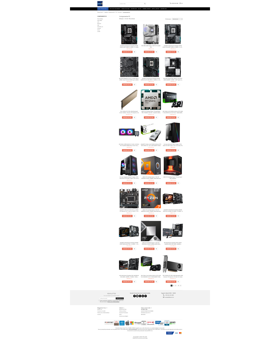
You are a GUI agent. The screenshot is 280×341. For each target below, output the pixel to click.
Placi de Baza (100, 18)
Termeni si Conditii (101, 311)
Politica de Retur (122, 311)
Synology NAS (125, 8)
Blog (139, 8)
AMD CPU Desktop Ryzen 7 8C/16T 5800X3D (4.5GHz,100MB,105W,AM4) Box (151, 210)
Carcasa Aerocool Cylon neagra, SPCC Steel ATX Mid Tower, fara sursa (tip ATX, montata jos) (173, 144)
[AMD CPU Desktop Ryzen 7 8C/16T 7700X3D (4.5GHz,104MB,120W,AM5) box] (151, 165)
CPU (98, 22)
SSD (98, 25)
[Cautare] (145, 3)
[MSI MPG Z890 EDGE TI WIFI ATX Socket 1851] (151, 34)
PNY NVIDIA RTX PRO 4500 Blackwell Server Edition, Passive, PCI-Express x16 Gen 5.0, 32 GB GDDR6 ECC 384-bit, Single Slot (129, 112)
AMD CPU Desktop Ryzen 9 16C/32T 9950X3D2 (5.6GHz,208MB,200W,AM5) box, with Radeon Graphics (151, 243)
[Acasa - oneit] (104, 3)
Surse (98, 30)
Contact (99, 314)
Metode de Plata (122, 309)
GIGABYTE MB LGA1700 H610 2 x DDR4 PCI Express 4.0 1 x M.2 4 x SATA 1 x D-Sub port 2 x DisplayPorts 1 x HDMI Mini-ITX (129, 210)
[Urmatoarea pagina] (181, 285)
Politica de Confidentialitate (113, 301)
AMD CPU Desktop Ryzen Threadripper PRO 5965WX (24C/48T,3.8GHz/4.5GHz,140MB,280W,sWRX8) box (173, 177)
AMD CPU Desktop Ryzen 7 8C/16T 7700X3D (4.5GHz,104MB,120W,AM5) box (151, 177)
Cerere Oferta (146, 8)
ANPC (120, 314)
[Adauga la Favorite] (134, 52)
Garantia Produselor (123, 312)
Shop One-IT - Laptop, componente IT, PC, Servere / (110, 12)
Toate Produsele (102, 8)
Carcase (99, 28)
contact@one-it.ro (169, 297)
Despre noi (134, 8)
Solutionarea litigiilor (123, 316)
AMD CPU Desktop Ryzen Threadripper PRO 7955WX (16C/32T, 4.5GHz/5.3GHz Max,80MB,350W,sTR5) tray (150, 112)
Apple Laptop (155, 8)
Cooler (98, 31)
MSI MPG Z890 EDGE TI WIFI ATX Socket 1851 (150, 46)
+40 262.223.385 (169, 295)
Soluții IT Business (115, 8)
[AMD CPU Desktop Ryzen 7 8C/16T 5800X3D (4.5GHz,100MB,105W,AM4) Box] (151, 198)
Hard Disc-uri (100, 26)
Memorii (99, 23)
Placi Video (99, 20)
